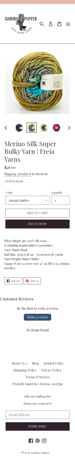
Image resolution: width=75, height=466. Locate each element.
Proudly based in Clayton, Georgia (38, 384)
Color (9, 193)
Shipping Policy (24, 370)
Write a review (37, 317)
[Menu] (68, 23)
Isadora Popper (40, 452)
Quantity (57, 193)
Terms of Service (37, 377)
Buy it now (37, 224)
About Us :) (19, 363)
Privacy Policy (51, 370)
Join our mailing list (37, 396)
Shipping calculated (17, 174)
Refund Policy (54, 363)
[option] (19, 128)
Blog (35, 363)
